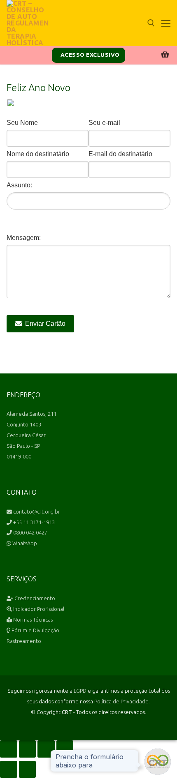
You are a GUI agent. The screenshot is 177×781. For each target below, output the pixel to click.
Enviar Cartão (45, 323)
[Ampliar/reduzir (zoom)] (8, 749)
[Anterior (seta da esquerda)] (8, 769)
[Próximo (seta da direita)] (27, 769)
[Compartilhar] (46, 749)
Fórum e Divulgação (34, 630)
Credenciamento (34, 598)
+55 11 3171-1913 (33, 522)
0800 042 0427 (29, 532)
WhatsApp (24, 543)
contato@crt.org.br (36, 511)
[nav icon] (165, 23)
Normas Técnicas (32, 619)
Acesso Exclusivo (89, 54)
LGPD (80, 690)
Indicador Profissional (38, 609)
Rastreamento (24, 641)
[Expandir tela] (27, 749)
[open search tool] (151, 23)
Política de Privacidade (121, 701)
